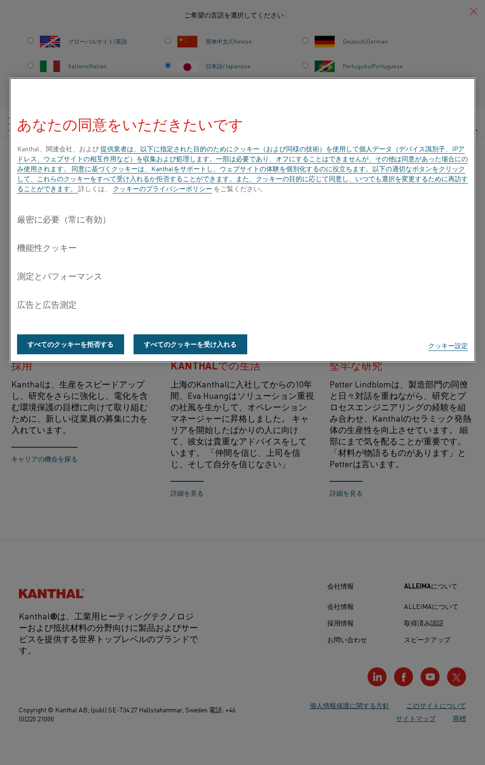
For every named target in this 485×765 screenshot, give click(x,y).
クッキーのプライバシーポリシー (162, 188)
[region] (242, 220)
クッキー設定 (448, 345)
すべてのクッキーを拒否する (70, 344)
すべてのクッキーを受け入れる (190, 344)
